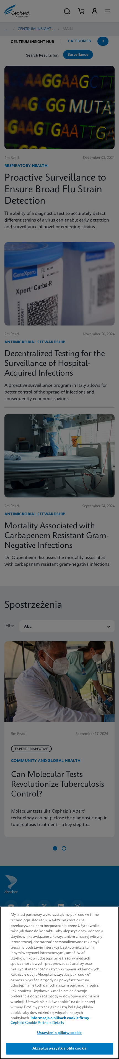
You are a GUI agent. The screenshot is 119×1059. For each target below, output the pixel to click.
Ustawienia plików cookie (59, 1033)
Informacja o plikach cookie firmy (59, 1018)
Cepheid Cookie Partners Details (37, 1023)
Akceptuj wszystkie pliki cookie (59, 1048)
